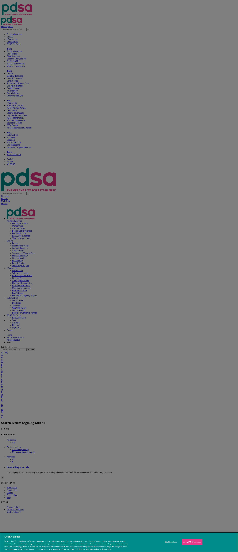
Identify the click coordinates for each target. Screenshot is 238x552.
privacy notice (16, 549)
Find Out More (171, 542)
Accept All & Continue (192, 542)
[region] (119, 542)
